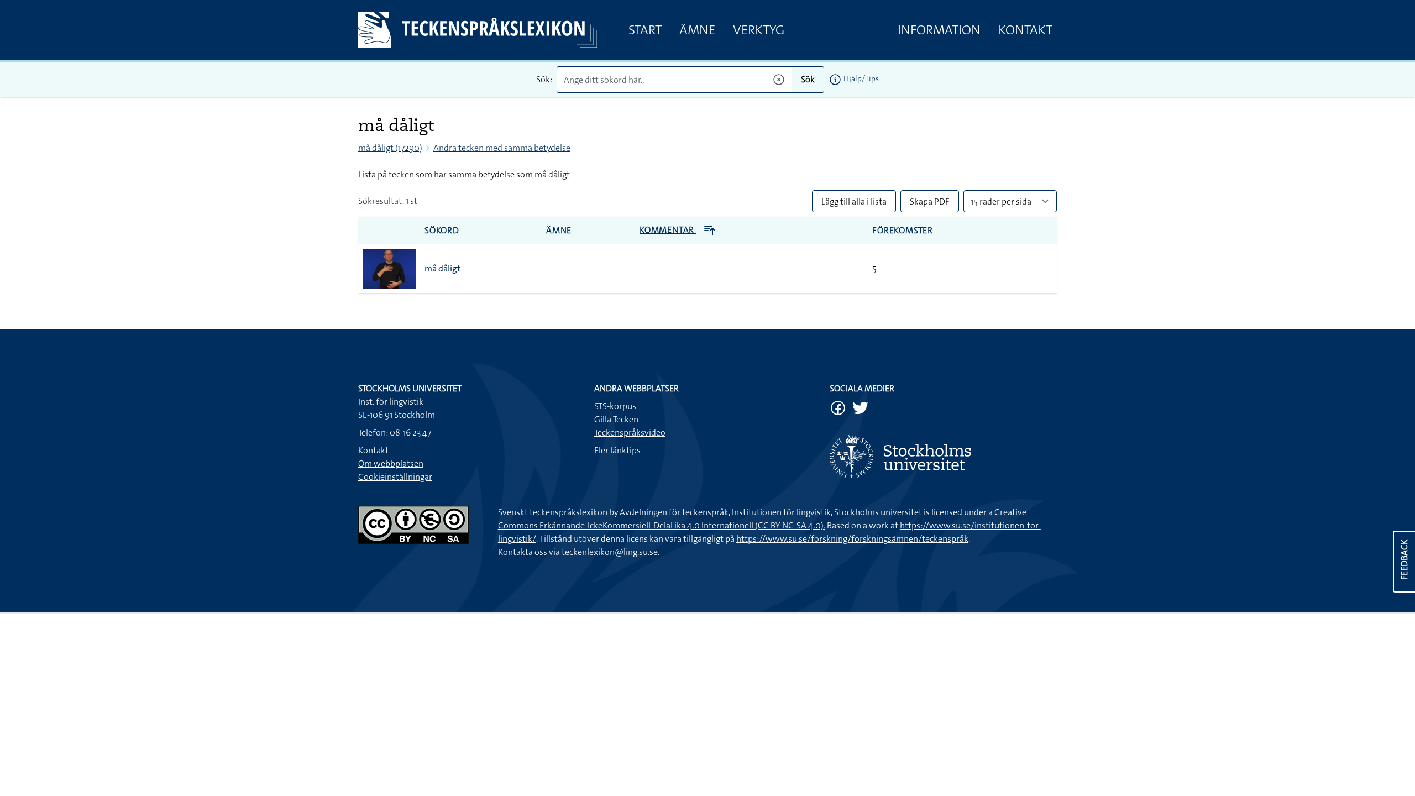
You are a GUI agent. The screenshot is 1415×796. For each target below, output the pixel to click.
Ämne (697, 30)
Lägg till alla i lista (854, 201)
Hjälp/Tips (861, 78)
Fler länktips (617, 450)
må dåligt (442, 268)
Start (645, 30)
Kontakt (1025, 30)
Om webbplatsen (390, 463)
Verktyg (758, 30)
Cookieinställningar (395, 477)
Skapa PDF (930, 201)
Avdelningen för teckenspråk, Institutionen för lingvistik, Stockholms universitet (771, 512)
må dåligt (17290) (390, 148)
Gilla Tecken (616, 419)
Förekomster (902, 230)
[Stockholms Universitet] (943, 456)
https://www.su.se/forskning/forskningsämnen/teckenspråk (852, 538)
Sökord (441, 230)
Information (939, 30)
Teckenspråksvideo (629, 432)
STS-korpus (615, 406)
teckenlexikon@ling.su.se (610, 552)
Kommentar (668, 229)
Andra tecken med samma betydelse (501, 148)
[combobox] (675, 79)
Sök (808, 79)
